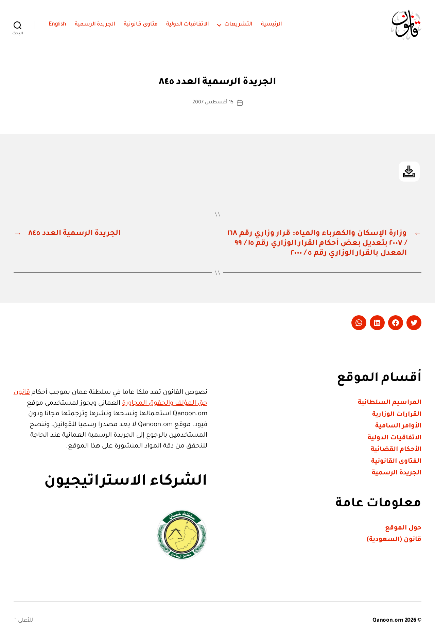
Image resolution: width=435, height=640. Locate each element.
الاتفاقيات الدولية (187, 24)
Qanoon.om (387, 621)
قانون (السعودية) (394, 539)
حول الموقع (403, 528)
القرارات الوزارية (396, 414)
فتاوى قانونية (141, 24)
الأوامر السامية (398, 426)
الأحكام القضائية (396, 449)
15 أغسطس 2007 (212, 102)
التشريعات (238, 24)
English (57, 24)
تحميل (409, 172)
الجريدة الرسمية (95, 24)
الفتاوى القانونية (396, 461)
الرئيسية (271, 24)
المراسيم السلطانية (389, 402)
